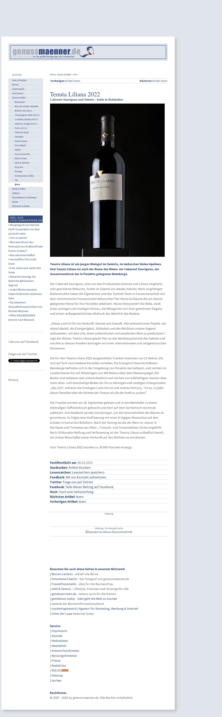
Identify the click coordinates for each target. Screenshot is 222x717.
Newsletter (59, 646)
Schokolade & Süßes (24, 175)
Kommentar (17, 93)
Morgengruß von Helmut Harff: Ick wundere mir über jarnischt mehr (24, 229)
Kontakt (57, 636)
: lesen (67, 497)
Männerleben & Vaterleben (24, 197)
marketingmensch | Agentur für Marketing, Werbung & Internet (95, 609)
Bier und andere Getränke (26, 106)
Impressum (59, 631)
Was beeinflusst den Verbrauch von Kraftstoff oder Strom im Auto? (25, 246)
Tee (16, 180)
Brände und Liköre (23, 110)
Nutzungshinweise (64, 656)
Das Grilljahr (20, 145)
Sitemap (57, 675)
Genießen (19, 136)
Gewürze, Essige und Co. (26, 123)
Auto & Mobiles (19, 80)
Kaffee (18, 149)
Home (53, 74)
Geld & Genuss (61, 589)
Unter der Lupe (62, 614)
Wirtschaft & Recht (20, 206)
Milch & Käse (21, 158)
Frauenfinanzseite (64, 584)
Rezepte (18, 171)
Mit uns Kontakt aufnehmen (86, 477)
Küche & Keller (64, 74)
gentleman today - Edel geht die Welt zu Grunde (84, 599)
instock (57, 604)
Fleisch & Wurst (22, 132)
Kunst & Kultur (18, 188)
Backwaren (20, 102)
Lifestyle (15, 193)
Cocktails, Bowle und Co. (26, 119)
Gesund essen (21, 141)
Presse (56, 660)
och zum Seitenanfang (77, 492)
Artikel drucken (80, 467)
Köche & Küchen (22, 154)
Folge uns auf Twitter (78, 482)
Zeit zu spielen (18, 237)
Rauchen (19, 167)
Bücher (15, 84)
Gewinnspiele (18, 89)
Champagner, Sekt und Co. (27, 115)
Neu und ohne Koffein (22, 255)
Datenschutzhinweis (65, 651)
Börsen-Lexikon (62, 574)
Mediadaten (60, 641)
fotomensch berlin (64, 579)
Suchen (56, 680)
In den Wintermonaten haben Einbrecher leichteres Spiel (25, 294)
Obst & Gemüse (22, 162)
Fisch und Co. (21, 128)
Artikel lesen (65, 80)
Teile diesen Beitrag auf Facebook (89, 487)
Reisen (15, 201)
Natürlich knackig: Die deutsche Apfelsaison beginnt (22, 281)
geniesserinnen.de (64, 594)
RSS (54, 670)
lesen (68, 501)
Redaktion (59, 666)
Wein (17, 184)
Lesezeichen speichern (88, 472)
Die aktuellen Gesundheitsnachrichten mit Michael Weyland (25, 307)
